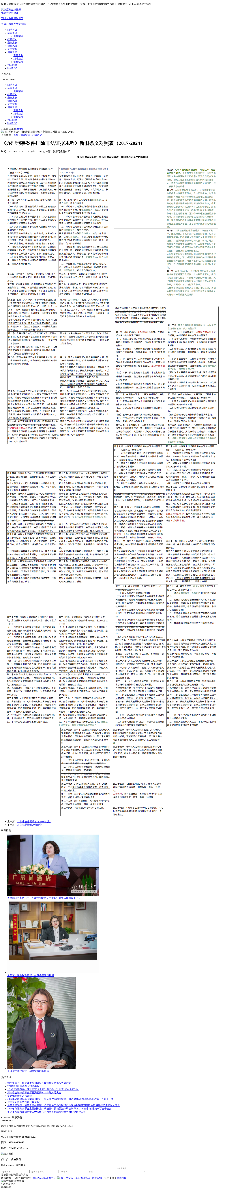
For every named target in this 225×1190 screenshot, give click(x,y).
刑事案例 (18, 36)
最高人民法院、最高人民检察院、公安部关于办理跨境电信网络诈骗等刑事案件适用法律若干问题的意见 (63, 1105)
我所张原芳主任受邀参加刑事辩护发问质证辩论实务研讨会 (39, 1083)
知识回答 (12, 65)
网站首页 (12, 29)
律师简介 (12, 39)
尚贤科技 (121, 1178)
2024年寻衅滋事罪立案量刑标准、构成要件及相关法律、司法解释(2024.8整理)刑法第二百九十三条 (60, 1099)
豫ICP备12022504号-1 (43, 1178)
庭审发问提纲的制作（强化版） (24, 1102)
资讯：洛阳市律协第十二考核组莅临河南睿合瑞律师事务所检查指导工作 (46, 1112)
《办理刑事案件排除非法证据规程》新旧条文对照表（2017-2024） (43, 1089)
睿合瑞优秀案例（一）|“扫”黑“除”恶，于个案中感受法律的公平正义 (44, 897)
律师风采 (12, 45)
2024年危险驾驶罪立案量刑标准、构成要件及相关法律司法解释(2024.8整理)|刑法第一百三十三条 (59, 1108)
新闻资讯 (12, 33)
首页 (15, 135)
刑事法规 (18, 62)
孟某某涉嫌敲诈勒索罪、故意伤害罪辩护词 (30, 975)
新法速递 (18, 58)
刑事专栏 (12, 52)
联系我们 (12, 68)
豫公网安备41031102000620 (75, 1178)
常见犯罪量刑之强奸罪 (29, 824)
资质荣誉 (12, 49)
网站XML (97, 1178)
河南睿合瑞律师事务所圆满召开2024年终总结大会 (34, 1092)
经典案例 (12, 42)
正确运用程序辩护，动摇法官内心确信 (28, 1071)
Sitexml (19, 129)
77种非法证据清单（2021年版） (34, 821)
